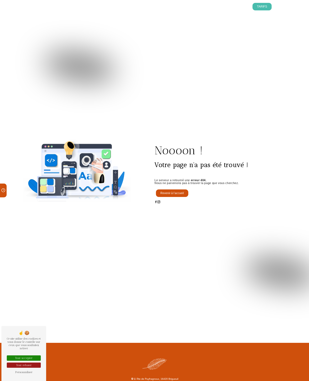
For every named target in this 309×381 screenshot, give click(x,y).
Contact (232, 6)
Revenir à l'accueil (172, 193)
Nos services (66, 6)
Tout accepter (24, 358)
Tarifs (262, 6)
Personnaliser (24, 372)
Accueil (44, 6)
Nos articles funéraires (201, 6)
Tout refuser (24, 365)
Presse (139, 6)
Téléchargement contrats (106, 6)
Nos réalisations (163, 6)
